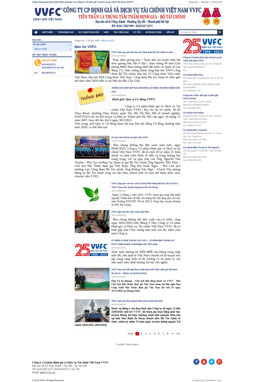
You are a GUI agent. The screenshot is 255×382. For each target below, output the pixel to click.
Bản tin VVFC (41, 49)
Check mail (216, 2)
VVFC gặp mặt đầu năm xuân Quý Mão (130, 212)
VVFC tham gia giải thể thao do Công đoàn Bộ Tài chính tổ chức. (142, 52)
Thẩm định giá (66, 32)
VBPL (106, 32)
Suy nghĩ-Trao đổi (88, 32)
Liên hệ (170, 32)
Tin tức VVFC (39, 44)
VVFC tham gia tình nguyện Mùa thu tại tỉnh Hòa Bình (137, 301)
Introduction (154, 32)
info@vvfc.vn (47, 372)
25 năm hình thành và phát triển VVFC (129, 137)
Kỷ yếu (137, 32)
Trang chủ (193, 2)
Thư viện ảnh (121, 32)
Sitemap (205, 2)
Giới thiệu (47, 32)
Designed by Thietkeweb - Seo (206, 380)
